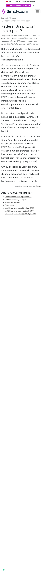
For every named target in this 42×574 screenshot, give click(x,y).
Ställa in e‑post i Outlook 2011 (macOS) (20, 214)
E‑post (13, 18)
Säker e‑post (10, 205)
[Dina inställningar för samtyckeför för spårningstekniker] (4, 570)
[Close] (34, 5)
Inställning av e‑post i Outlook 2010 (19, 211)
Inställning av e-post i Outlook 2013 (19, 208)
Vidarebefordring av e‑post (16, 199)
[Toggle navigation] (37, 11)
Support (4, 18)
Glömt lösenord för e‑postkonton (18, 196)
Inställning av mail (12, 202)
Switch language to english (20, 5)
